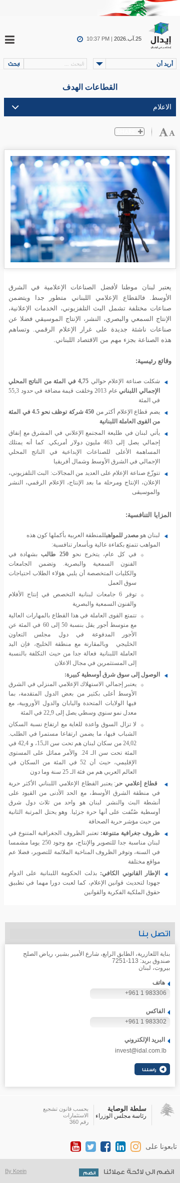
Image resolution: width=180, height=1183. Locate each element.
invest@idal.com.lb (140, 1050)
